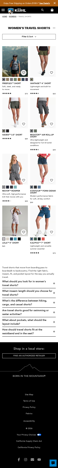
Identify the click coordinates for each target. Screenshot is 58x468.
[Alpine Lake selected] (15, 238)
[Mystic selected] (26, 79)
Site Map (29, 394)
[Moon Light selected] (7, 238)
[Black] (7, 130)
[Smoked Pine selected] (35, 238)
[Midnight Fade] (31, 187)
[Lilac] (3, 238)
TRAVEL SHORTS (24, 17)
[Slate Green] (15, 79)
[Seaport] (31, 238)
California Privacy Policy (29, 447)
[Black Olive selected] (3, 130)
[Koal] (3, 79)
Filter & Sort (27, 36)
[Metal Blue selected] (11, 238)
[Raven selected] (11, 187)
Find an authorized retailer (29, 355)
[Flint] (11, 79)
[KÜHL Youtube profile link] (39, 459)
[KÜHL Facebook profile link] (19, 459)
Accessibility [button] (29, 421)
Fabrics (29, 413)
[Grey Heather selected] (3, 187)
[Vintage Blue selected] (39, 187)
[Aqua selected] (15, 187)
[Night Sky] (23, 79)
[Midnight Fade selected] (31, 187)
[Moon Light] (7, 238)
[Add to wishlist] (23, 72)
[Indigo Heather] (7, 187)
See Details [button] (44, 3)
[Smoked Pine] (35, 238)
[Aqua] (15, 187)
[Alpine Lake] (15, 238)
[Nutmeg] (19, 79)
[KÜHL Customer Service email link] (32, 459)
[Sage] (31, 79)
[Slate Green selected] (15, 79)
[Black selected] (7, 130)
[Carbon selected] (31, 130)
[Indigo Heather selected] (7, 187)
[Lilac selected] (3, 238)
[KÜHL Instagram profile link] (25, 459)
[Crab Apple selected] (43, 238)
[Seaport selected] (31, 238)
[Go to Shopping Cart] (51, 10)
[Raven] (11, 187)
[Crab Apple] (43, 238)
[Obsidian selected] (35, 187)
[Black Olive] (3, 130)
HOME (4, 16)
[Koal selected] (3, 79)
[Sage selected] (31, 79)
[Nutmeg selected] (19, 79)
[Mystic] (26, 79)
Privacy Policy (29, 407)
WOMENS (12, 16)
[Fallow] (7, 79)
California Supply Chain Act (29, 441)
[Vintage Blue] (39, 187)
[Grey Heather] (3, 187)
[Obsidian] (35, 187)
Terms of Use (29, 401)
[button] (3, 10)
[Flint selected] (11, 79)
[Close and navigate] (54, 3)
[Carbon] (31, 130)
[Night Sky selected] (23, 79)
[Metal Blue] (11, 238)
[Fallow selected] (7, 79)
